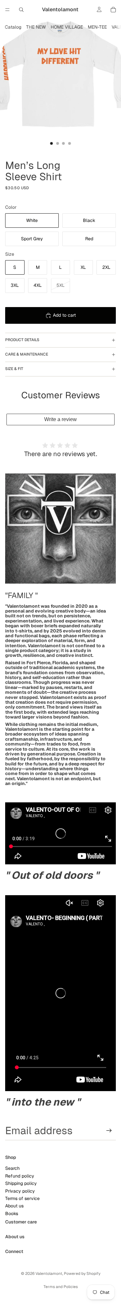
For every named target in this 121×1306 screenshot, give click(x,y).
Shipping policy (21, 1183)
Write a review (60, 419)
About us (14, 1206)
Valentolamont (48, 1273)
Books (11, 1213)
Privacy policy (20, 1191)
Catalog (13, 27)
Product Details (22, 339)
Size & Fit (14, 368)
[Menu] (7, 9)
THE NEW (36, 27)
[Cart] (113, 10)
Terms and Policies (61, 1286)
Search (12, 1168)
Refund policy (19, 1176)
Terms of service (22, 1198)
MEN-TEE (97, 27)
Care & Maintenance (26, 354)
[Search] (21, 10)
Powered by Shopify (82, 1273)
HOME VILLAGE (67, 27)
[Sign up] (109, 1130)
